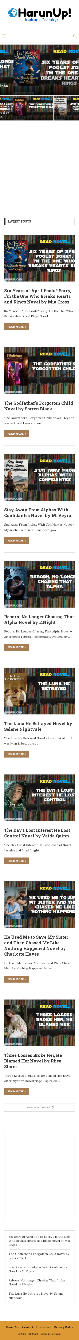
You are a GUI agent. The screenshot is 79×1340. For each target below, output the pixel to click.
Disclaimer (43, 1327)
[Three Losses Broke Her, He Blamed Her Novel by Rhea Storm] (39, 1023)
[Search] (75, 36)
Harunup (55, 1333)
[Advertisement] (39, 166)
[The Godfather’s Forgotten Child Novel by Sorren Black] (39, 370)
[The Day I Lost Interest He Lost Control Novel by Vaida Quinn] (39, 797)
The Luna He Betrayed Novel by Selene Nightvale (38, 726)
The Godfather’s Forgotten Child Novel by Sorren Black (19, 112)
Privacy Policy (64, 1327)
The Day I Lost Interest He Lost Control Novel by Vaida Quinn (37, 832)
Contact (27, 1327)
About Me (12, 1327)
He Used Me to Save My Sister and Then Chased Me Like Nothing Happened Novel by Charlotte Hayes (36, 945)
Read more (15, 326)
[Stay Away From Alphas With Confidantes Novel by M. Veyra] (39, 477)
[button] (5, 82)
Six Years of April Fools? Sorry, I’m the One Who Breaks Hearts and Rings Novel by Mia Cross (37, 296)
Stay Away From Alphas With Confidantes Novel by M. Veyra (59, 112)
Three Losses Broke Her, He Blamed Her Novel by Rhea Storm (33, 1060)
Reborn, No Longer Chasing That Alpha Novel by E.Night (39, 619)
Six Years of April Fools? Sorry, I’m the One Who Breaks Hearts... (39, 88)
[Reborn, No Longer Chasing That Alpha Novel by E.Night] (39, 584)
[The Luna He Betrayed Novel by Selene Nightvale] (39, 691)
